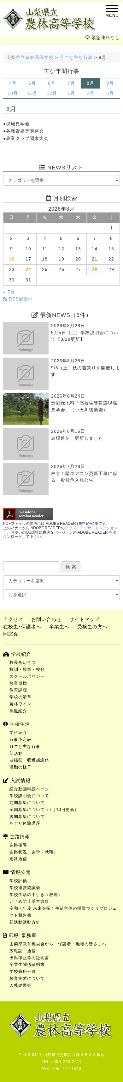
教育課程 (18, 690)
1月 (71, 93)
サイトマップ (84, 619)
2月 (90, 93)
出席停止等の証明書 (29, 957)
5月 (32, 83)
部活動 (16, 753)
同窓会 (10, 634)
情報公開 (20, 872)
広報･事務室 (22, 935)
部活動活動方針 (24, 922)
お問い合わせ (46, 619)
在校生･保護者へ (22, 626)
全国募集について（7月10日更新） (44, 809)
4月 (13, 83)
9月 (110, 83)
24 (28, 269)
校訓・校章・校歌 (27, 669)
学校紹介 (20, 654)
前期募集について (27, 802)
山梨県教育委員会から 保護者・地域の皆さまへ (58, 943)
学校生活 (19, 724)
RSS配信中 (20, 299)
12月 (52, 93)
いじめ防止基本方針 (29, 901)
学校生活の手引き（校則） (35, 894)
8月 (90, 83)
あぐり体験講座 (24, 823)
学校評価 (18, 880)
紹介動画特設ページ (29, 789)
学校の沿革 (20, 697)
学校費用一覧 (22, 971)
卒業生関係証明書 (27, 964)
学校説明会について (29, 795)
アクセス (13, 619)
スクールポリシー (27, 676)
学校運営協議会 (24, 887)
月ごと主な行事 (24, 746)
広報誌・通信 (22, 950)
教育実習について (27, 978)
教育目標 (18, 683)
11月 (32, 93)
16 (12, 259)
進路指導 (18, 845)
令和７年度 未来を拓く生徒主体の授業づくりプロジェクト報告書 (63, 912)
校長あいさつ (22, 662)
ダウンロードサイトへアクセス (91, 528)
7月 (71, 83)
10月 (13, 93)
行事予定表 (20, 739)
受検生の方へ (92, 626)
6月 (52, 83)
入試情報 (20, 780)
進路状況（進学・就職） (33, 852)
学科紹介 (18, 732)
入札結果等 (20, 985)
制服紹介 (18, 711)
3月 (110, 93)
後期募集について (27, 816)
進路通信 (18, 858)
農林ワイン (20, 704)
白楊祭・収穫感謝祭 (29, 760)
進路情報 (19, 836)
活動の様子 (20, 767)
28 (94, 269)
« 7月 (9, 292)
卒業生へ (59, 626)
